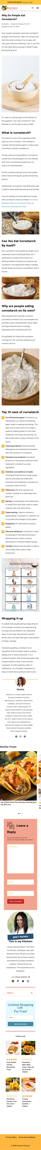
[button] (8, 1059)
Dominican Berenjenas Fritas (13, 206)
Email (11, 893)
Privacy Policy (11, 1137)
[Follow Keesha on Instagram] (20, 736)
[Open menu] (32, 7)
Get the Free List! (20, 1024)
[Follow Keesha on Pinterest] (25, 736)
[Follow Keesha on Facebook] (16, 736)
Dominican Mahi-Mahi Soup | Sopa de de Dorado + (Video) (28, 1067)
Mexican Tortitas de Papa (20, 203)
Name (11, 882)
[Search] (31, 992)
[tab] (18, 813)
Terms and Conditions (27, 1137)
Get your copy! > (20, 2)
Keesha (6, 24)
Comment (13, 847)
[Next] (38, 781)
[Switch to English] (38, 7)
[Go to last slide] (3, 781)
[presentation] (18, 776)
